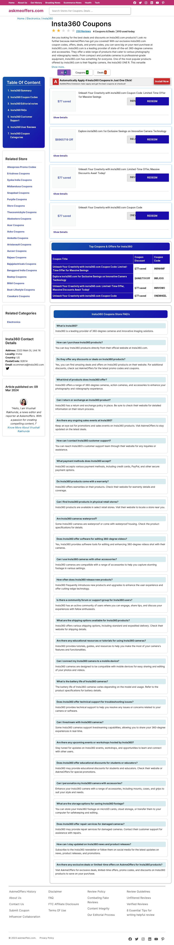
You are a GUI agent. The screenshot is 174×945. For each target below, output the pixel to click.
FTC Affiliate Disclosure (63, 904)
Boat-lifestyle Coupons (21, 289)
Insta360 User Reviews (23, 127)
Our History (36, 2)
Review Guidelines (138, 891)
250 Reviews (83, 31)
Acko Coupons (15, 231)
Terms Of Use (57, 910)
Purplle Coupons (17, 199)
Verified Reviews (137, 904)
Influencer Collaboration (24, 916)
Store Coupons (16, 205)
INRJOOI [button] (143, 139)
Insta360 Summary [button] (21, 90)
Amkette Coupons (17, 238)
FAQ (51, 897)
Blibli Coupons (15, 283)
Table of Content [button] (23, 82)
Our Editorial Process (101, 914)
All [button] (63, 72)
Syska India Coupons (19, 179)
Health (88, 2)
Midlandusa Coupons (19, 186)
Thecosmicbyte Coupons (22, 212)
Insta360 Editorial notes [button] (24, 103)
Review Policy (96, 891)
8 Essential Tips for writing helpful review (140, 912)
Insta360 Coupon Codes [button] (24, 97)
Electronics (13, 321)
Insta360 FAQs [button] (19, 110)
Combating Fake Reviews (98, 900)
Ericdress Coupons (18, 173)
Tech (97, 2)
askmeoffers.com (26, 10)
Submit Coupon (19, 910)
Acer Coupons (15, 225)
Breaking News (52, 2)
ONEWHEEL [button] (143, 215)
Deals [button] (101, 72)
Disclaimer (55, 891)
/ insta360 (47, 18)
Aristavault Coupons (19, 244)
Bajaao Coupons (16, 257)
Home (11, 2)
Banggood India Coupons (22, 270)
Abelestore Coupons (19, 218)
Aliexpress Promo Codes (21, 167)
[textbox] (89, 10)
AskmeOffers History (22, 891)
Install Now (161, 81)
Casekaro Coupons (18, 296)
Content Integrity (98, 908)
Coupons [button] (81, 72)
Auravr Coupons (17, 250)
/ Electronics (32, 18)
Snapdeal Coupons (18, 192)
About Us (22, 2)
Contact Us (16, 904)
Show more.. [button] (58, 66)
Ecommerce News (73, 2)
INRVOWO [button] (143, 177)
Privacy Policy (47, 938)
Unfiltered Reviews (139, 897)
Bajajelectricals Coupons (21, 263)
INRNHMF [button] (143, 101)
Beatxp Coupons (17, 276)
